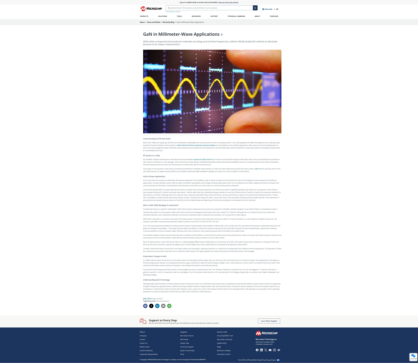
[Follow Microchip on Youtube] (270, 350)
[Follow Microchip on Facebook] (257, 351)
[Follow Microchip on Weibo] (278, 350)
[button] (145, 306)
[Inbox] (277, 9)
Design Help (184, 343)
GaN (256, 169)
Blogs (219, 347)
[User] (268, 9)
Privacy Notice (252, 360)
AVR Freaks (184, 339)
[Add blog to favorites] (222, 34)
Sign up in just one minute (228, 2)
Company (143, 336)
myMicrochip (222, 343)
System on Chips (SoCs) (202, 159)
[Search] (255, 7)
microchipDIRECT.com (225, 336)
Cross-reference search (173, 12)
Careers (142, 339)
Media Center (145, 347)
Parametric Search (223, 354)
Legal (260, 360)
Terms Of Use (242, 360)
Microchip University (224, 339)
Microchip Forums (186, 336)
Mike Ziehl (147, 299)
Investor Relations (146, 350)
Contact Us (143, 343)
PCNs (182, 354)
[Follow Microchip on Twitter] (265, 351)
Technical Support (187, 347)
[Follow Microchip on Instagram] (274, 351)
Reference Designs (224, 350)
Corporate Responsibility (149, 354)
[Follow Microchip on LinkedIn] (261, 351)
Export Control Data (187, 350)
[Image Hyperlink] (151, 11)
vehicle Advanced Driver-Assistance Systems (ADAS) (196, 145)
